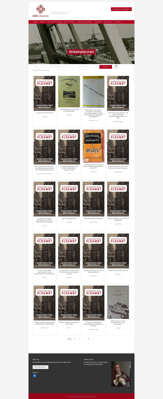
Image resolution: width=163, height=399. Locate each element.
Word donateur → (40, 367)
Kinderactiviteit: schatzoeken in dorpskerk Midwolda (96, 363)
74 (88, 339)
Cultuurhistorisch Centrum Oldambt (86, 396)
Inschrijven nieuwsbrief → (121, 9)
